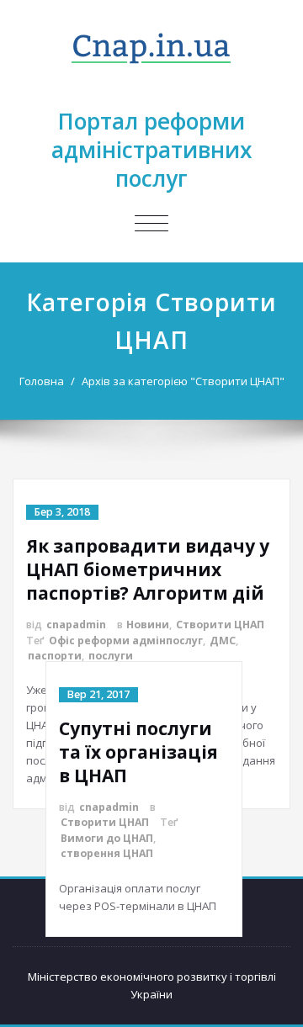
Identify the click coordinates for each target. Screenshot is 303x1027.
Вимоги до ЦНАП (107, 838)
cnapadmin (76, 624)
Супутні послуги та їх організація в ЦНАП (138, 752)
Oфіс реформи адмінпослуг (126, 640)
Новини (147, 624)
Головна (41, 381)
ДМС (223, 640)
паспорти (55, 655)
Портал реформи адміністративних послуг (151, 149)
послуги (110, 655)
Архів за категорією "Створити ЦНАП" (183, 381)
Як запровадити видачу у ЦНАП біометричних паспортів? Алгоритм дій (147, 569)
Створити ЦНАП (220, 624)
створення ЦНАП (107, 853)
